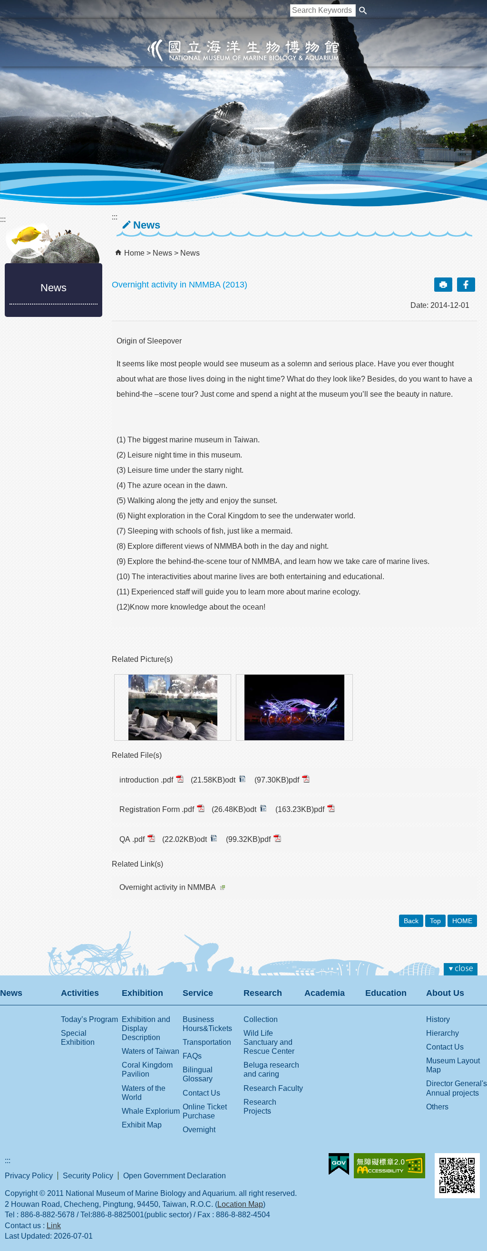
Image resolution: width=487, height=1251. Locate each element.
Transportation (207, 1042)
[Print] (443, 284)
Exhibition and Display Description (146, 1028)
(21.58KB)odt (213, 780)
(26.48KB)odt (234, 809)
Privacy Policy (29, 1176)
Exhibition (142, 993)
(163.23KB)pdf (299, 809)
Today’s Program (89, 1019)
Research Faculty (273, 1088)
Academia (324, 993)
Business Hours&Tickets (207, 1023)
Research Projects (260, 1106)
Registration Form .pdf (156, 809)
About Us (445, 993)
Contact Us (201, 1093)
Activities (80, 993)
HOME (462, 921)
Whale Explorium (151, 1111)
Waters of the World (144, 1092)
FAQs (192, 1056)
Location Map (240, 1204)
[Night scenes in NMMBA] (294, 707)
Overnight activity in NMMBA (167, 887)
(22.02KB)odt (184, 839)
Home (134, 253)
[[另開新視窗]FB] (466, 284)
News (163, 253)
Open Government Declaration (174, 1176)
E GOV (339, 1164)
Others (437, 1107)
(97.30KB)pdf (276, 780)
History (438, 1019)
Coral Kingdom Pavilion (147, 1069)
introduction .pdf (146, 780)
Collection (261, 1019)
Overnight (199, 1130)
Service (198, 993)
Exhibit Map (142, 1125)
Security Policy (88, 1176)
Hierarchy (442, 1033)
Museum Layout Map (453, 1065)
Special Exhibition (78, 1037)
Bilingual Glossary (198, 1074)
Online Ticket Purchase (205, 1111)
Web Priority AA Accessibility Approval (389, 1165)
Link (54, 1226)
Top (435, 921)
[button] (363, 10)
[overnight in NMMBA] (172, 707)
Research (263, 993)
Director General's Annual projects (456, 1088)
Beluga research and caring (271, 1069)
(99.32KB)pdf (248, 839)
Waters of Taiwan (150, 1051)
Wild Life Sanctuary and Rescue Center (269, 1042)
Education (386, 993)
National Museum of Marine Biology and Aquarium (243, 50)
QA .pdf (132, 839)
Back (411, 921)
